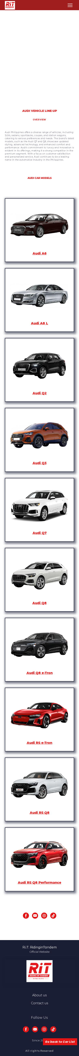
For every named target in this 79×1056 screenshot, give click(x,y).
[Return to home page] (10, 5)
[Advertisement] (39, 59)
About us (39, 995)
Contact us (39, 1003)
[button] (26, 916)
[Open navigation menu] (70, 5)
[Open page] (39, 226)
